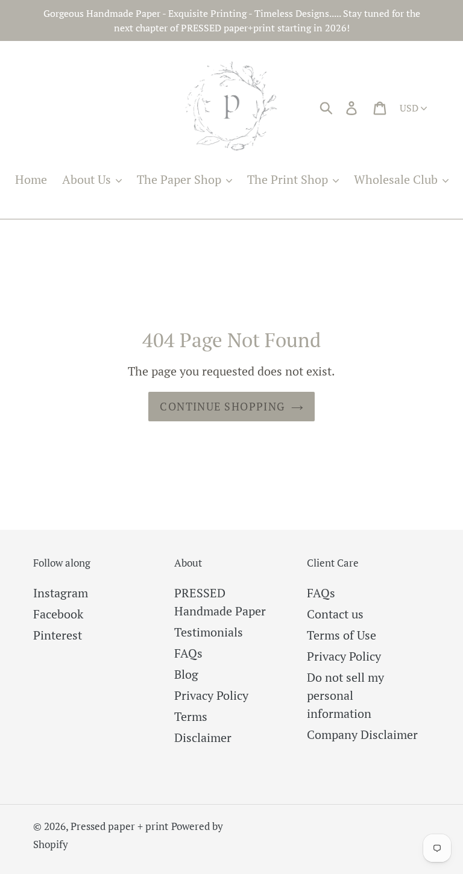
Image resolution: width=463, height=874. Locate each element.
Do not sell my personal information (345, 695)
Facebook (58, 614)
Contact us (335, 614)
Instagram (60, 593)
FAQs (188, 653)
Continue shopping (222, 406)
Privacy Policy (211, 695)
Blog (186, 674)
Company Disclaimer (362, 734)
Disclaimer (203, 737)
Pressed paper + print (119, 826)
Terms (190, 716)
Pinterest (57, 635)
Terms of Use (341, 635)
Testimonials (208, 632)
